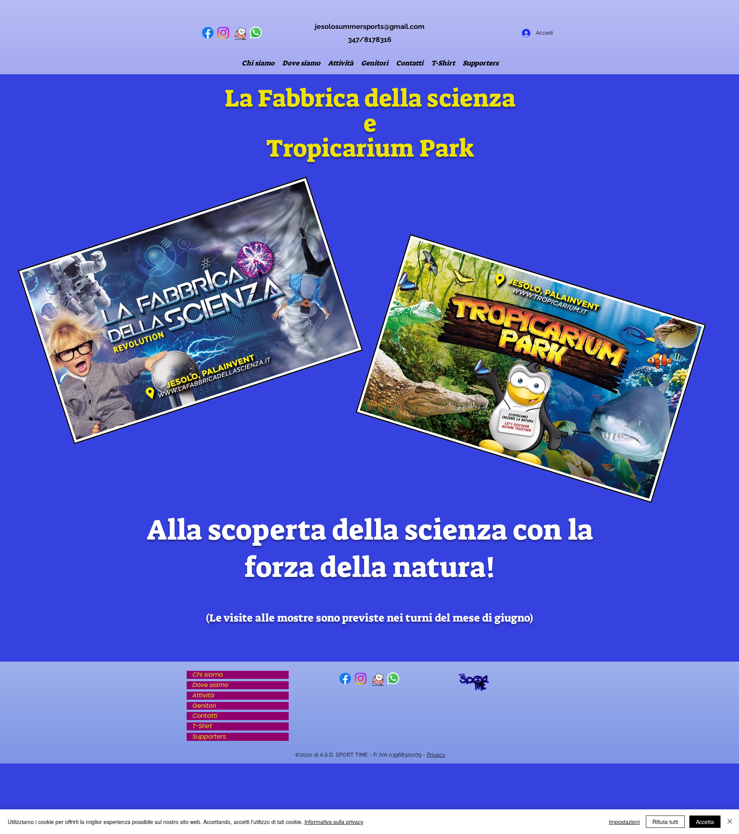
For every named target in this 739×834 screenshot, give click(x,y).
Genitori (204, 706)
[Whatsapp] (255, 32)
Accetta (705, 822)
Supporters (209, 737)
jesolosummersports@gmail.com (370, 26)
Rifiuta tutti (665, 822)
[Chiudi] (729, 822)
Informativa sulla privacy (333, 822)
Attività (203, 696)
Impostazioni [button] (624, 822)
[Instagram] (223, 32)
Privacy (436, 755)
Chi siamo (207, 675)
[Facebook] (208, 32)
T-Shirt (202, 726)
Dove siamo (210, 685)
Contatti (204, 716)
